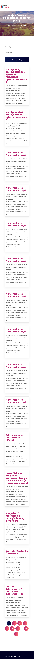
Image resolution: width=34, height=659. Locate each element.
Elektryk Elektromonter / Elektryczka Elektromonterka (14, 590)
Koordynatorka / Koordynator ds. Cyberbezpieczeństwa (16, 116)
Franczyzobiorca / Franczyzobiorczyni (16, 153)
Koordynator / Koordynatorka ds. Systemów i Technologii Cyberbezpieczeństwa (16, 75)
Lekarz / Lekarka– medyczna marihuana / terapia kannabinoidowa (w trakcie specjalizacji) (17, 478)
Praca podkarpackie (13, 25)
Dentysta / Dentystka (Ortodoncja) (17, 552)
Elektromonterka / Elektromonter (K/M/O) (15, 438)
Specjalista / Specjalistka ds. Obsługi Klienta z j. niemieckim (15, 517)
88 (26, 628)
